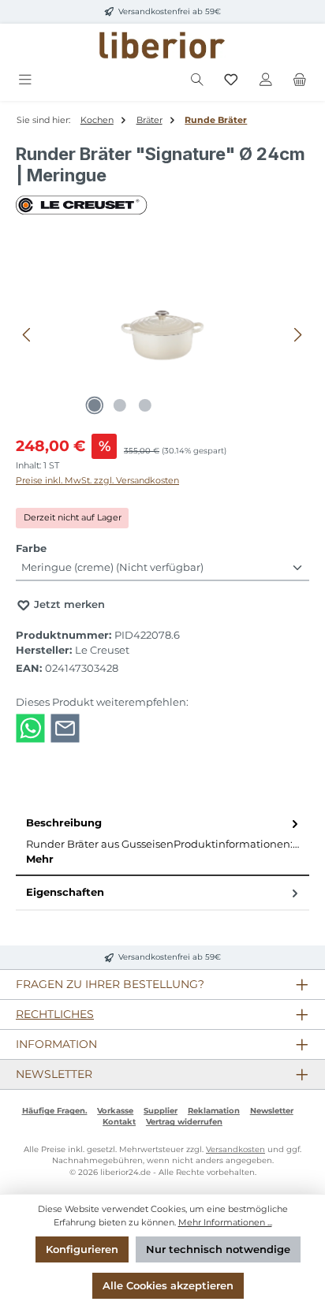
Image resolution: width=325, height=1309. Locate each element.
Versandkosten (235, 1149)
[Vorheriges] (27, 334)
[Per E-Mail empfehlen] (65, 727)
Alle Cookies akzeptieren (168, 1286)
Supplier (160, 1110)
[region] (162, 334)
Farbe (31, 548)
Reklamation (214, 1110)
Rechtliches (55, 1014)
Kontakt (119, 1121)
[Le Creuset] (162, 205)
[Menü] (25, 80)
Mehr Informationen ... (225, 1222)
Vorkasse (115, 1110)
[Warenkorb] (299, 80)
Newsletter (271, 1110)
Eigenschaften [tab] (65, 892)
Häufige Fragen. (55, 1110)
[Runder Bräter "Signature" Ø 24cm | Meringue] (162, 335)
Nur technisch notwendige (218, 1249)
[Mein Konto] (265, 80)
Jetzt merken (68, 604)
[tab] (162, 841)
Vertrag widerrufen (184, 1121)
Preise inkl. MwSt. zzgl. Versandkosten (97, 480)
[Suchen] (197, 80)
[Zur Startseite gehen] (162, 45)
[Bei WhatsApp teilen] (30, 727)
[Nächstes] (297, 334)
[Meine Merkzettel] (231, 80)
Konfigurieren (82, 1249)
